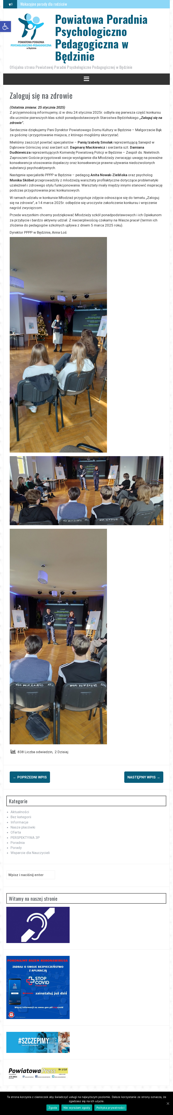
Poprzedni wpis (30, 777)
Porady (16, 848)
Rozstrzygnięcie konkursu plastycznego (50, 4)
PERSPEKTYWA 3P (25, 837)
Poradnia (18, 843)
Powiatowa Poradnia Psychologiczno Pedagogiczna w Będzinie (101, 37)
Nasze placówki (23, 827)
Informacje (19, 822)
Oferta (16, 832)
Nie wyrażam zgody (77, 1107)
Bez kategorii (21, 817)
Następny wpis (143, 777)
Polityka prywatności (110, 1107)
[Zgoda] (168, 1103)
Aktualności (20, 812)
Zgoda (53, 1107)
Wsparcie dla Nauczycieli (30, 853)
